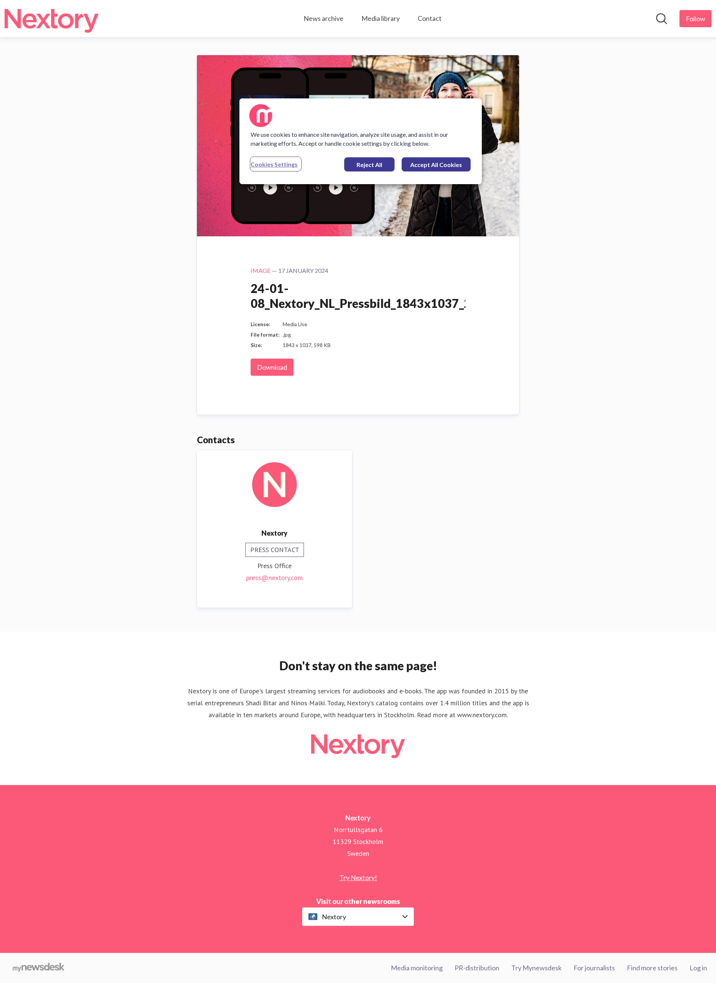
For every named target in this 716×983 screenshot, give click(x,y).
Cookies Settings (274, 164)
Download (272, 367)
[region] (360, 141)
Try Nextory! (358, 877)
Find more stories (652, 968)
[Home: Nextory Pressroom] (51, 18)
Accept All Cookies (436, 164)
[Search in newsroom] (662, 19)
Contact (430, 18)
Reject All (369, 164)
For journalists (594, 968)
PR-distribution (477, 968)
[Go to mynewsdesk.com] (38, 968)
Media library (380, 18)
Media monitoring (417, 968)
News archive (323, 18)
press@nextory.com (274, 577)
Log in (698, 968)
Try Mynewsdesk (536, 968)
